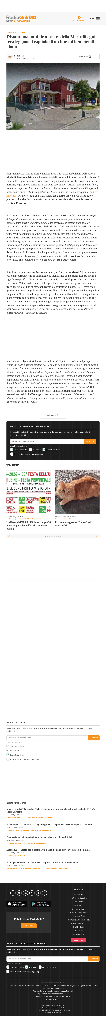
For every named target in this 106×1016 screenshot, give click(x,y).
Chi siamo (78, 894)
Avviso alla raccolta (53, 999)
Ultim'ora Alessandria (78, 912)
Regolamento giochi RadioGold (82, 985)
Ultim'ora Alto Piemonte (78, 919)
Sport (28, 818)
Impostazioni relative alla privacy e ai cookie (53, 996)
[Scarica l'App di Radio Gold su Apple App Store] (16, 904)
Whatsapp (78, 905)
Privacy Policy (37, 454)
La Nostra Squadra (79, 898)
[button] (97, 536)
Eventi (9, 868)
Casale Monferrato (23, 830)
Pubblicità (78, 901)
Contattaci (78, 940)
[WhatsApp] (44, 893)
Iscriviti (90, 441)
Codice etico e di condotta (45, 985)
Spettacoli (46, 868)
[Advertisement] (53, 151)
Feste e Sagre (11, 519)
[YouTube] (25, 893)
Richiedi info (29, 925)
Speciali (37, 868)
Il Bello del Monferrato (23, 868)
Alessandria (20, 32)
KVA (59, 1012)
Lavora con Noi (78, 934)
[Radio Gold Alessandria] (21, 18)
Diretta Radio (79, 927)
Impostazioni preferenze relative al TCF (53, 993)
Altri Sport (11, 818)
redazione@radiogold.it (62, 1010)
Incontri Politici (24, 519)
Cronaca (10, 32)
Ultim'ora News (79, 909)
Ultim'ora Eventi (78, 923)
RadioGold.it (60, 1006)
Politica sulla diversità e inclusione (20, 985)
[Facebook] (13, 893)
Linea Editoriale (63, 985)
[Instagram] (32, 893)
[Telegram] (38, 893)
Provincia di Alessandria (42, 818)
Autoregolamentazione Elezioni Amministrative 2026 (53, 991)
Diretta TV (78, 930)
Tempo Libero (57, 868)
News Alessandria (21, 450)
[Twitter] (19, 893)
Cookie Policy (59, 983)
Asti (65, 868)
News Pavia (36, 450)
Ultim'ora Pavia (78, 916)
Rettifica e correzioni (56, 988)
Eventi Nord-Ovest (53, 450)
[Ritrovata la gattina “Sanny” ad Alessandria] (77, 492)
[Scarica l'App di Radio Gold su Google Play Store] (41, 904)
